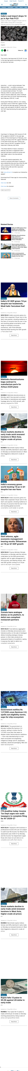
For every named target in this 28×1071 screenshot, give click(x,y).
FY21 (9, 190)
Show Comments (14, 198)
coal (5, 190)
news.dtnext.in (8, 172)
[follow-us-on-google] (25, 50)
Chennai (4, 7)
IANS (2, 821)
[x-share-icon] (5, 51)
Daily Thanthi (13, 1)
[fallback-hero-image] (6, 230)
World (21, 7)
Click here (4, 183)
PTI (1, 308)
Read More (14, 335)
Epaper (6, 1)
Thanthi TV (21, 1)
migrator (3, 45)
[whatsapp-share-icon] (2, 51)
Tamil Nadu (10, 7)
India (16, 7)
